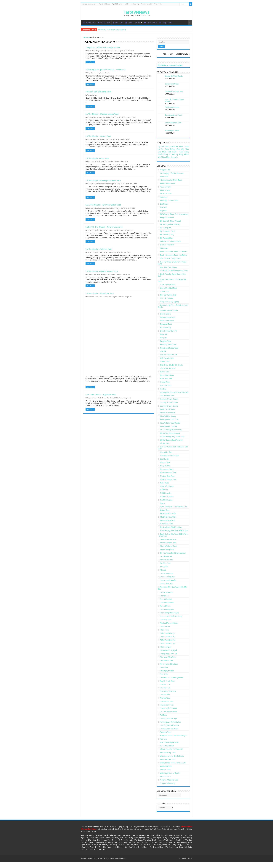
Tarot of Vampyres (127, 230)
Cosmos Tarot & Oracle (169, 310)
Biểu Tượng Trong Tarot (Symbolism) (174, 214)
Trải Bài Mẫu (165, 695)
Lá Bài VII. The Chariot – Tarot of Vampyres (104, 227)
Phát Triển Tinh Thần (168, 517)
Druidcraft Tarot (166, 324)
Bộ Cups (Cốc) (165, 228)
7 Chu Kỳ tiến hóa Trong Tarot (98, 92)
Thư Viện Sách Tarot (168, 657)
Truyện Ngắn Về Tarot (168, 708)
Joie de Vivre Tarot (167, 396)
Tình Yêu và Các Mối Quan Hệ (171, 678)
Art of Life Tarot (165, 194)
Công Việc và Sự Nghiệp (169, 302)
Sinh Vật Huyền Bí (167, 549)
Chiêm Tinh (164, 291)
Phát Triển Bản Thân (168, 513)
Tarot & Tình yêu (166, 584)
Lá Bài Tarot (164, 443)
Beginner (163, 211)
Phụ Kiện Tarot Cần (146, 4)
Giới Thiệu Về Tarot (167, 368)
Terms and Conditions (118, 858)
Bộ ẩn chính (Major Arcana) (96, 51)
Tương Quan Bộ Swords (169, 725)
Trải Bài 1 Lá (165, 684)
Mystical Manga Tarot (94, 117)
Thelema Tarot (165, 647)
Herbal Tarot (164, 382)
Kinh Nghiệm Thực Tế (168, 426)
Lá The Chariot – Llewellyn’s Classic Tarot (103, 180)
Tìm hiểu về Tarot (166, 660)
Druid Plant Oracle (167, 321)
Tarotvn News (187, 858)
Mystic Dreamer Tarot (168, 473)
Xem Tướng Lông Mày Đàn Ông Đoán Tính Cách (173, 150)
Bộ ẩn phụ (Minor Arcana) (169, 224)
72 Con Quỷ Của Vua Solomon (172, 173)
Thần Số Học (158, 4)
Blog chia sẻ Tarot (93, 73)
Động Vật (163, 334)
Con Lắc (126, 4)
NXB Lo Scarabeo (167, 496)
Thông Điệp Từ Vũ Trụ (168, 654)
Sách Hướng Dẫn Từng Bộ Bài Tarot (174, 531)
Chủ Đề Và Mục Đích (168, 295)
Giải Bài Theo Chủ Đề (168, 355)
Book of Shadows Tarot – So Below (173, 255)
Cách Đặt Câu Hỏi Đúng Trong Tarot (174, 271)
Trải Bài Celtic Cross (168, 691)
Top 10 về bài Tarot (167, 681)
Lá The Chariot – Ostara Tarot (98, 136)
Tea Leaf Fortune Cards (169, 623)
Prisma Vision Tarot (167, 520)
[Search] (190, 4)
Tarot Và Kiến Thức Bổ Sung (171, 616)
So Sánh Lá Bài (166, 556)
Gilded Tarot (164, 362)
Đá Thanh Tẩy (135, 4)
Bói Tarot (119, 23)
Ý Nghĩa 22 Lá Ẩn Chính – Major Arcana (103, 47)
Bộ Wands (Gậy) (166, 238)
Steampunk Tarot (166, 560)
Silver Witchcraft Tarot (168, 546)
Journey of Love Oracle (169, 402)
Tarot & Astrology (166, 573)
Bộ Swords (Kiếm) (167, 235)
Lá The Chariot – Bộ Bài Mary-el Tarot (102, 271)
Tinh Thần (164, 674)
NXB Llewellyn (165, 493)
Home (87, 37)
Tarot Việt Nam (112, 51)
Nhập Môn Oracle (167, 486)
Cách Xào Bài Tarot (167, 285)
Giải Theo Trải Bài (167, 358)
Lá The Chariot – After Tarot (97, 158)
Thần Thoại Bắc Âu (167, 637)
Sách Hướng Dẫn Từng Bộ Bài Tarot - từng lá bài (118, 117)
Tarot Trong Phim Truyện (169, 613)
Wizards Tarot (165, 776)
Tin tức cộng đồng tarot (169, 664)
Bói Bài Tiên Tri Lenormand (170, 241)
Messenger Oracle (167, 469)
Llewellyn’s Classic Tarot (95, 184)
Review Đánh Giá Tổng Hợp (171, 527)
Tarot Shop (152, 23)
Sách (130, 23)
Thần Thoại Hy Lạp (167, 643)
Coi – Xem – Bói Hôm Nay (175, 54)
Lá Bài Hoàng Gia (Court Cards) (172, 437)
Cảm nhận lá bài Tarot (168, 288)
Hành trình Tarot (166, 379)
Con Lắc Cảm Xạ (166, 298)
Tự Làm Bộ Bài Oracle (168, 712)
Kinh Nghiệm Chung (168, 416)
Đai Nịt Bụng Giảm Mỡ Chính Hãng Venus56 (173, 155)
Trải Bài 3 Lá (165, 688)
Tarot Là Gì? (164, 596)
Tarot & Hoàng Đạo (167, 577)
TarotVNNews (137, 12)
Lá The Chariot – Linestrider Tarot (100, 293)
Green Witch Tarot (167, 375)
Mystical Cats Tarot (167, 476)
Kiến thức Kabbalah (167, 413)
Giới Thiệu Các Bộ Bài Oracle (171, 365)
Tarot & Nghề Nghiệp (168, 580)
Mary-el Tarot (91, 274)
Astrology (163, 197)
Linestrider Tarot (92, 297)
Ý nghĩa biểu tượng (167, 783)
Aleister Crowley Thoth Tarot (171, 180)
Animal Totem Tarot (167, 183)
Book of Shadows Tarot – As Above (173, 252)
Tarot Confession (166, 592)
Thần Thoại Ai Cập (167, 633)
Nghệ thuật (164, 483)
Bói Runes (164, 248)
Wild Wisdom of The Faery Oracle (173, 763)
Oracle (162, 503)
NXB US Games (166, 500)
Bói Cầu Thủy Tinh (167, 245)
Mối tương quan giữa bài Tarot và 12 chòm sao (106, 70)
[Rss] (179, 858)
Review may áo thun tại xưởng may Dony (112, 29)
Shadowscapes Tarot (168, 539)
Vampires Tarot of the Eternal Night (173, 735)
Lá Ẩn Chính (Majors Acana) (171, 430)
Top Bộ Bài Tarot (116, 4)
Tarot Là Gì (90, 23)
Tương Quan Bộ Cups (168, 718)
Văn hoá (163, 739)
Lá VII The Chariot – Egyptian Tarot (100, 395)
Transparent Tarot (166, 705)
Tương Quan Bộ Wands (169, 729)
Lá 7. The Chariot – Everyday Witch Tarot (103, 205)
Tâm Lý (163, 570)
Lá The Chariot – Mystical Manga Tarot (102, 114)
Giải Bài (163, 351)
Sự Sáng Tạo (165, 563)
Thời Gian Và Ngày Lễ (168, 650)
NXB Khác (164, 490)
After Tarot (90, 161)
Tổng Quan (167, 23)
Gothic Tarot (164, 372)
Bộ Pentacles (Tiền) (167, 231)
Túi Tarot (163, 715)
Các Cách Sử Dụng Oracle (170, 258)
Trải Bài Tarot (165, 698)
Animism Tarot (165, 187)
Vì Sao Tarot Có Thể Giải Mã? (171, 749)
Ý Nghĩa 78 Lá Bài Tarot (126, 51)
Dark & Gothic (165, 314)
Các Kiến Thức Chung (168, 267)
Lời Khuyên (164, 459)
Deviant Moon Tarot (167, 317)
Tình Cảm (164, 667)
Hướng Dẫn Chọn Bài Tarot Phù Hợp (174, 392)
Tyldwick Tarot (165, 732)
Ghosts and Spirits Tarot (169, 348)
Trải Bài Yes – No (166, 701)
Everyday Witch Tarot (94, 208)
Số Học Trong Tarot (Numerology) (173, 553)
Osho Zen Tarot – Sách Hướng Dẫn (173, 507)
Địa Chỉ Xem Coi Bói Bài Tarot (170, 146)
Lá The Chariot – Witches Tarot (99, 249)
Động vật (163, 338)
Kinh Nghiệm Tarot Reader (170, 423)
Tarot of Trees (165, 606)
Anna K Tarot (165, 190)
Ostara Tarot (91, 139)
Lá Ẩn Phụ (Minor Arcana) (170, 433)
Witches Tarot (125, 252)
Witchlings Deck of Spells (169, 773)
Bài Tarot (163, 207)
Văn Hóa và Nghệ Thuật (169, 742)
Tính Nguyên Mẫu (167, 671)
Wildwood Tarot (166, 766)
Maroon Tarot (165, 462)
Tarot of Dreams (166, 599)
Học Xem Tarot (165, 385)
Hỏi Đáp (163, 389)
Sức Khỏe (164, 567)
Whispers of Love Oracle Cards (172, 756)
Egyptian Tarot (92, 398)
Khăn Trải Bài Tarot (167, 409)
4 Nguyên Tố (165, 170)
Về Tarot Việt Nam (167, 746)
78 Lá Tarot (105, 23)
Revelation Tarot (166, 524)
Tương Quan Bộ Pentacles (170, 722)
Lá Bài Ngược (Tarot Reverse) (171, 440)
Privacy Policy (103, 858)
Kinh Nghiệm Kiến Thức (169, 420)
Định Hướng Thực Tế (168, 331)
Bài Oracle (164, 204)
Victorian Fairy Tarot (167, 753)
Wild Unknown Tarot (167, 759)
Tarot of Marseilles (167, 603)
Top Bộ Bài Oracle (104, 4)
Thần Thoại (164, 630)
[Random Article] (190, 22)
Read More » (90, 62)
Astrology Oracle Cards (169, 200)
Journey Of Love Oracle (169, 399)
